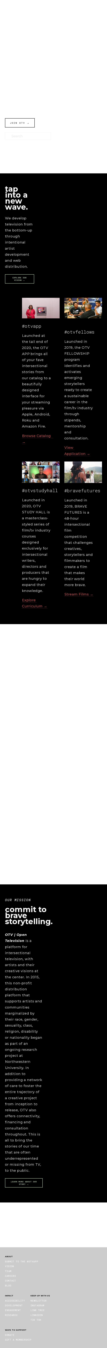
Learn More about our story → (24, 1182)
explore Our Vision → (20, 278)
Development (14, 1305)
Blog (8, 1285)
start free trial (53, 1225)
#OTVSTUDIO (41, 8)
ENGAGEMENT (13, 1310)
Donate (77, 8)
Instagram (37, 1305)
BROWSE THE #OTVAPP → (18, 825)
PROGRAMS (61, 8)
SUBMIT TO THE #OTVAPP (21, 1261)
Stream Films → (78, 594)
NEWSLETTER (39, 1300)
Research (11, 1315)
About (9, 8)
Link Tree (38, 1310)
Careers (10, 1275)
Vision (9, 1266)
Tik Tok (36, 1319)
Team (8, 1271)
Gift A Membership (18, 1339)
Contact (10, 1280)
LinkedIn (37, 1315)
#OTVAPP (24, 8)
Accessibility (15, 1300)
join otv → (20, 122)
